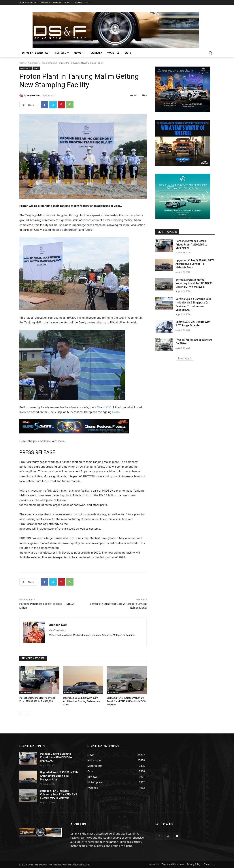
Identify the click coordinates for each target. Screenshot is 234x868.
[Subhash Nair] (21, 95)
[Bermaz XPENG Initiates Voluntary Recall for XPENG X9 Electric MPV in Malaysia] (127, 680)
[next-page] (27, 713)
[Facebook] (44, 104)
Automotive (34, 62)
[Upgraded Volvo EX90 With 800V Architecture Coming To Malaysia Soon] (83, 680)
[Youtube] (176, 836)
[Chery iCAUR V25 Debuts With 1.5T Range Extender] (164, 326)
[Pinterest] (61, 104)
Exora (116, 412)
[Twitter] (53, 104)
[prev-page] (21, 713)
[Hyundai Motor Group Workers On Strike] (164, 344)
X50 (108, 407)
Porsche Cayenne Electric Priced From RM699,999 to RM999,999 (191, 244)
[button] (210, 52)
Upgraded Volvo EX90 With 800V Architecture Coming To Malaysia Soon (81, 701)
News (36, 68)
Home (22, 62)
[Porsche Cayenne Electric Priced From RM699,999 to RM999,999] (39, 680)
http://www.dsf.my (57, 630)
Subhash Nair (33, 95)
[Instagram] (167, 836)
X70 (97, 407)
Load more (183, 357)
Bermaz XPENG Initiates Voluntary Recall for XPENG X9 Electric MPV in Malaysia (126, 701)
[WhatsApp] (69, 104)
